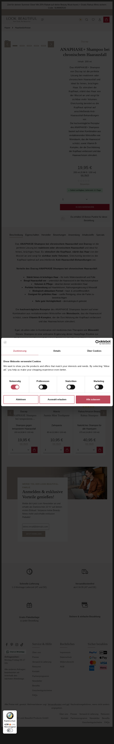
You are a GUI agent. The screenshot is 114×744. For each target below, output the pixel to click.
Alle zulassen (93, 399)
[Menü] (15, 712)
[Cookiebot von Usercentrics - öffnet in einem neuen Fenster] (98, 342)
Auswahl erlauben (57, 399)
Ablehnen (21, 399)
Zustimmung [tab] (19, 351)
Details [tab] (57, 351)
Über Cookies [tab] (94, 351)
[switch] (43, 387)
